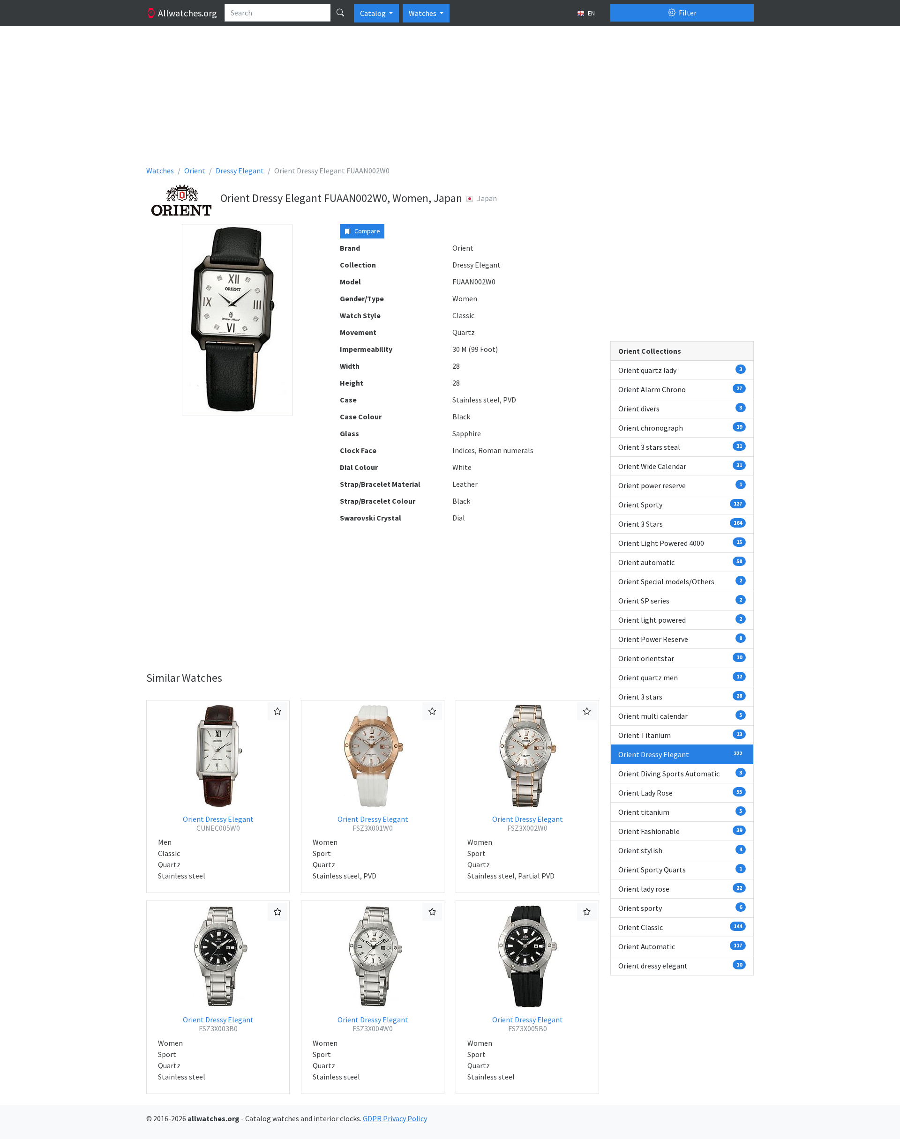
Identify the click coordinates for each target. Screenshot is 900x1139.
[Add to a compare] (277, 711)
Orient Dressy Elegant (218, 823)
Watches (423, 13)
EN (590, 13)
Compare (366, 231)
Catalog (373, 13)
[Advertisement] (427, 99)
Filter (687, 12)
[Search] (340, 13)
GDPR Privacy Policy (395, 1118)
